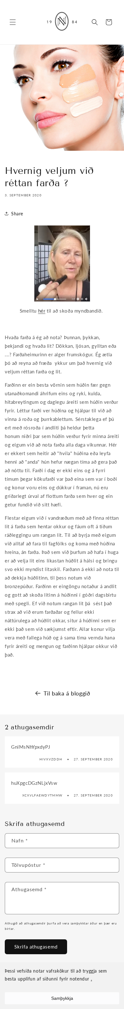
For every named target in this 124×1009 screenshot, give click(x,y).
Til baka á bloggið (67, 693)
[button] (13, 22)
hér (41, 311)
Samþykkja (62, 998)
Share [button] (17, 213)
